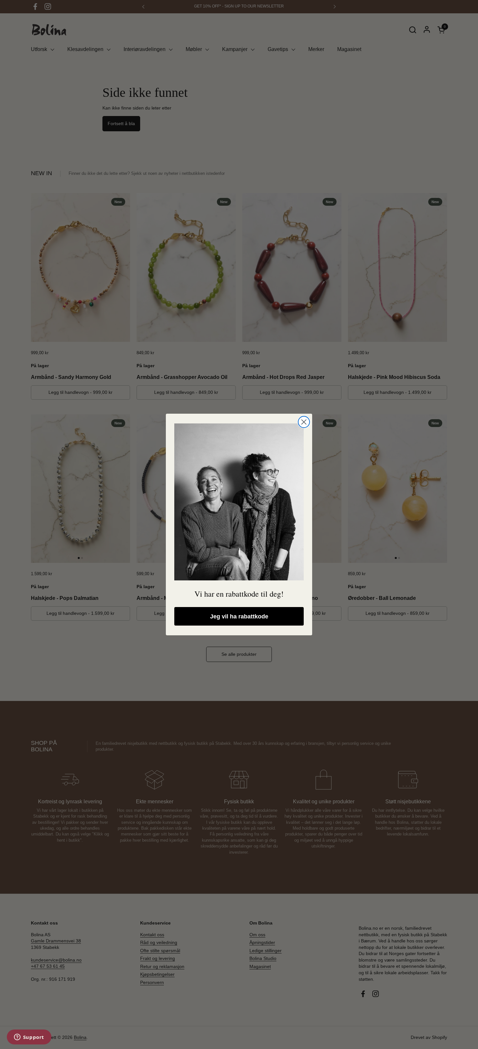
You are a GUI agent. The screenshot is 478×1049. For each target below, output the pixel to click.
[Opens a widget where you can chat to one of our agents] (29, 1038)
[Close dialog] (304, 422)
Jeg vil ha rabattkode (239, 616)
